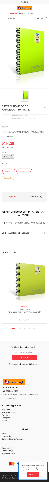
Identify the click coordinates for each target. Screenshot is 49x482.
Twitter (25, 364)
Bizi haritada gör (11, 398)
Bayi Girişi (24, 2)
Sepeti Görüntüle (8, 412)
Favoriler (31, 13)
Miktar (4, 164)
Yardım (4, 433)
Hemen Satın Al (25, 171)
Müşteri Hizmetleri (9, 453)
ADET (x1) (8, 156)
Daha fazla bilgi (38, 470)
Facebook (14, 364)
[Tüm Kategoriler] (4, 18)
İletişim (4, 420)
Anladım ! (33, 474)
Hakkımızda (6, 436)
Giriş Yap (22, 13)
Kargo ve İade (7, 448)
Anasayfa (13, 13)
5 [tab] (24, 328)
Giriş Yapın (6, 409)
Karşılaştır (8, 178)
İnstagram (35, 364)
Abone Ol (24, 357)
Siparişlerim (6, 418)
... (46, 13)
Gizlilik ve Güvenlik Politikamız (13, 439)
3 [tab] (19, 328)
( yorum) (5, 127)
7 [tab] (29, 328)
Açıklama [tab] (13, 197)
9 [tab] (34, 328)
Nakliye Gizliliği (7, 451)
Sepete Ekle (9, 171)
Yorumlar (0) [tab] (36, 197)
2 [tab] (15, 328)
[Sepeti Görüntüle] (46, 18)
